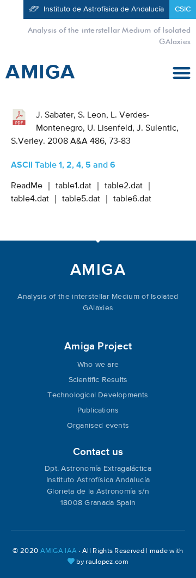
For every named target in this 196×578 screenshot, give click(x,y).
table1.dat (73, 186)
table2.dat (124, 186)
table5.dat (81, 199)
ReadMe (26, 186)
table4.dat (30, 199)
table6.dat (132, 199)
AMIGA (40, 72)
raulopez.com (106, 561)
